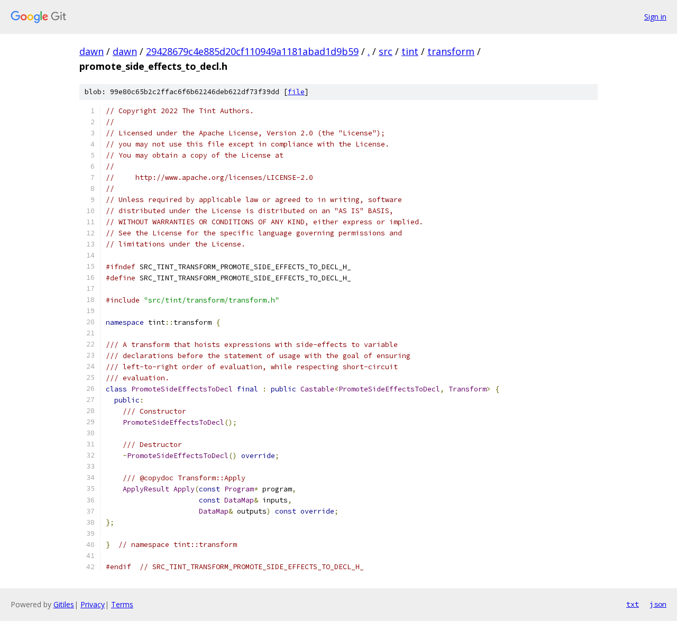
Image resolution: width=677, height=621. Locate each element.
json (657, 604)
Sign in (655, 17)
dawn (91, 51)
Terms (122, 604)
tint (409, 51)
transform (450, 51)
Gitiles (63, 604)
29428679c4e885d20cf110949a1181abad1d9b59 (252, 51)
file (296, 91)
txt (632, 604)
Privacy (92, 604)
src (385, 51)
